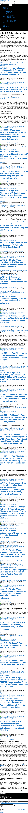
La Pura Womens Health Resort (12, 330)
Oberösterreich (8, 291)
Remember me (4, 811)
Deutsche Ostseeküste (11, 738)
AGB (6, 801)
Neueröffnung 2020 (13, 143)
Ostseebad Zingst (16, 713)
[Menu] (0, 29)
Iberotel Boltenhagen (8, 736)
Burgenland (2, 310)
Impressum (16, 801)
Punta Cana (7, 408)
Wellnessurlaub (6, 251)
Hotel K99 (19, 654)
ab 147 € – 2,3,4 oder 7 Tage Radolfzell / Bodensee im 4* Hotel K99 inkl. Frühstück (13, 645)
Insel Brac (2, 237)
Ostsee (1, 736)
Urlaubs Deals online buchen (6, 798)
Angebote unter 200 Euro (18, 270)
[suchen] (14, 3)
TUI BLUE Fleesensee (10, 635)
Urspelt (16, 274)
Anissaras (18, 185)
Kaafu (1, 388)
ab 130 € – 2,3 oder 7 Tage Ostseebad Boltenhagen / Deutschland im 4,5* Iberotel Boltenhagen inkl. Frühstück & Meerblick (12, 725)
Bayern (1, 675)
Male (6, 366)
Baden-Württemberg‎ (4, 640)
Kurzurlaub (20, 251)
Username (2, 808)
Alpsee (5, 693)
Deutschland (3, 619)
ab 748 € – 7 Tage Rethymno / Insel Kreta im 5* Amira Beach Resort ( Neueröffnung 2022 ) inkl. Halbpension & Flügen (13, 89)
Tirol (6, 521)
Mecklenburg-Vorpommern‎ (12, 619)
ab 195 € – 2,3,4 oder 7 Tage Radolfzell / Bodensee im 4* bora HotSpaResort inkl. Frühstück (13, 662)
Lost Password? (21, 809)
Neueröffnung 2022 (4, 65)
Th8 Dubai (19, 166)
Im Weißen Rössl (15, 580)
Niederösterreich (24, 330)
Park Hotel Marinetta (17, 255)
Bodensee (2, 654)
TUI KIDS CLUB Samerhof (10, 560)
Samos (8, 81)
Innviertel (7, 498)
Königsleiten (11, 602)
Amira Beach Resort (14, 97)
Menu (10, 4)
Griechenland (3, 81)
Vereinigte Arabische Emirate (20, 146)
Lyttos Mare (12, 185)
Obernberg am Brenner (12, 521)
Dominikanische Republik (6, 391)
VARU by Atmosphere (5, 428)
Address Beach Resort (5, 146)
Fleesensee (2, 635)
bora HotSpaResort (9, 671)
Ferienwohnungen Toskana (6, 797)
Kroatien (7, 237)
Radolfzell (7, 654)
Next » (12, 206)
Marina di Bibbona (4, 255)
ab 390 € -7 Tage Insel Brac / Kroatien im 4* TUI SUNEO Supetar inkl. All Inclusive (14, 227)
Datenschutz (10, 801)
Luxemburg (2, 274)
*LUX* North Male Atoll (22, 366)
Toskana (24, 255)
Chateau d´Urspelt (10, 274)
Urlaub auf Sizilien (4, 796)
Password (2, 809)
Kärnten (2, 560)
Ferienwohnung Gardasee (6, 795)
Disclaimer (2, 801)
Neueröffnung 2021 (4, 143)
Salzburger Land (4, 602)
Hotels (1, 233)
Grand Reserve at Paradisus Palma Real (9, 407)
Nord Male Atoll (12, 366)
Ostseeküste (2, 713)
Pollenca (2, 205)
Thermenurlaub (13, 251)
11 (10, 607)
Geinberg (2, 291)
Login (1, 812)
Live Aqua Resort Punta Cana (7, 450)
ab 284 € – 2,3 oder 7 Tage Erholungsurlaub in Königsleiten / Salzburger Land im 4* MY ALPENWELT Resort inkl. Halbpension (13, 593)
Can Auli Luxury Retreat (14, 205)
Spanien (6, 205)
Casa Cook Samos (14, 81)
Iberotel (15, 736)
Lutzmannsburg (14, 310)
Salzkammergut (22, 580)
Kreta (8, 97)
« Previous (2, 98)
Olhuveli (11, 388)
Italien (10, 255)
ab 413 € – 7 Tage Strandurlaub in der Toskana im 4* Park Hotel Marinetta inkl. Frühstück (13, 245)
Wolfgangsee (8, 580)
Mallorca (23, 205)
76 (10, 331)
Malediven (2, 350)
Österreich (14, 291)
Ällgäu (1, 693)
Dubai (12, 146)
